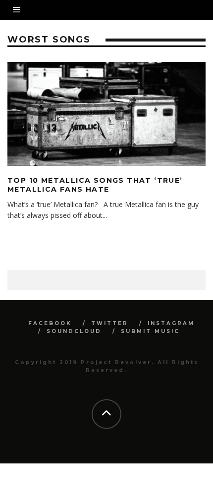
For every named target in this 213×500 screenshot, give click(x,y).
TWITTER (109, 323)
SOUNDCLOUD (74, 331)
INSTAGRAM (171, 323)
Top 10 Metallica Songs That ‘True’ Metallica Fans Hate (95, 185)
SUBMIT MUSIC (150, 331)
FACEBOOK (50, 323)
